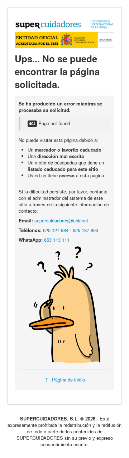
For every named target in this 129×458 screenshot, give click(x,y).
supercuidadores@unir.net (61, 220)
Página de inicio (68, 379)
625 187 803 (85, 230)
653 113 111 (57, 239)
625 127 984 (55, 230)
